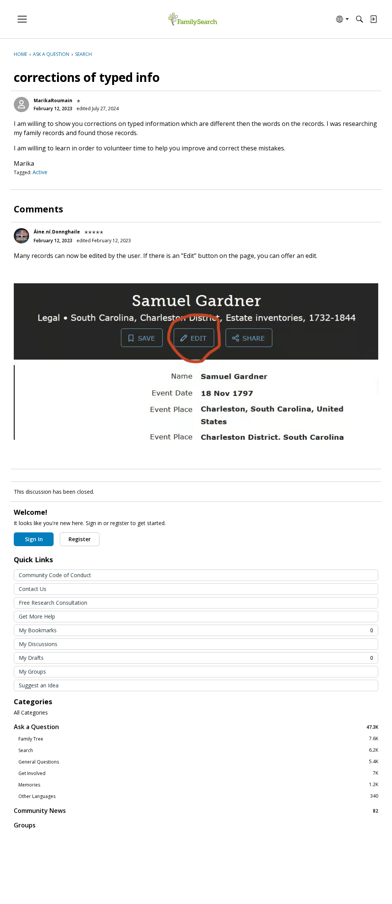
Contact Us (32, 588)
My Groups (32, 671)
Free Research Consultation (53, 602)
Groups (25, 825)
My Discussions (38, 644)
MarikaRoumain (53, 100)
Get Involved (198, 773)
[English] (192, 19)
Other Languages (198, 796)
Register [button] (80, 539)
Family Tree (198, 738)
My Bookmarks (196, 630)
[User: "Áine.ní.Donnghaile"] (21, 235)
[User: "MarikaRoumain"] (21, 104)
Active (40, 172)
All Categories (31, 712)
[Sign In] (373, 19)
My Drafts (196, 657)
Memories (198, 784)
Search (198, 750)
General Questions (198, 761)
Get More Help (37, 616)
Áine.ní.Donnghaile (57, 231)
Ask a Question (196, 727)
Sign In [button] (34, 539)
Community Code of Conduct (55, 575)
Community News (196, 810)
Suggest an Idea (39, 685)
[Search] (359, 19)
